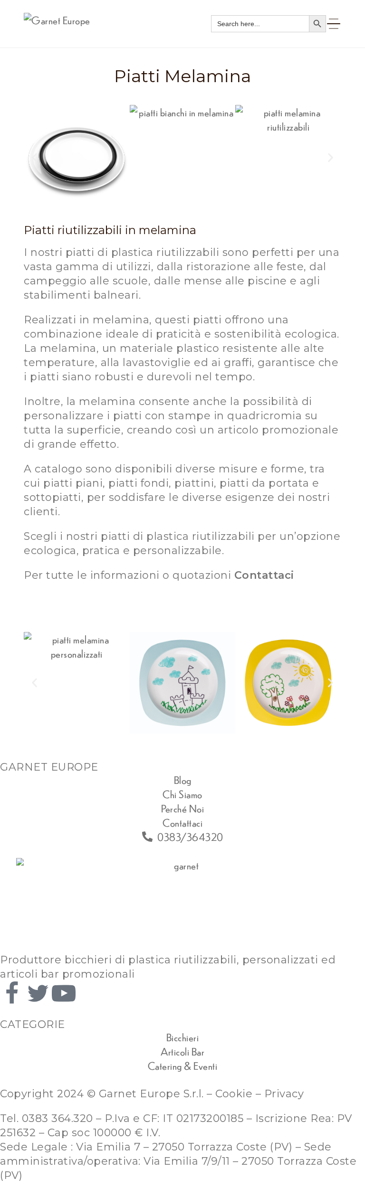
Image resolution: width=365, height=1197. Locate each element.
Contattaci (264, 575)
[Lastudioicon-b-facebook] (12, 993)
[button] (34, 157)
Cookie (233, 1093)
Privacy (284, 1093)
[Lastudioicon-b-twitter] (38, 993)
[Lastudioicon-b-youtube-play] (64, 993)
